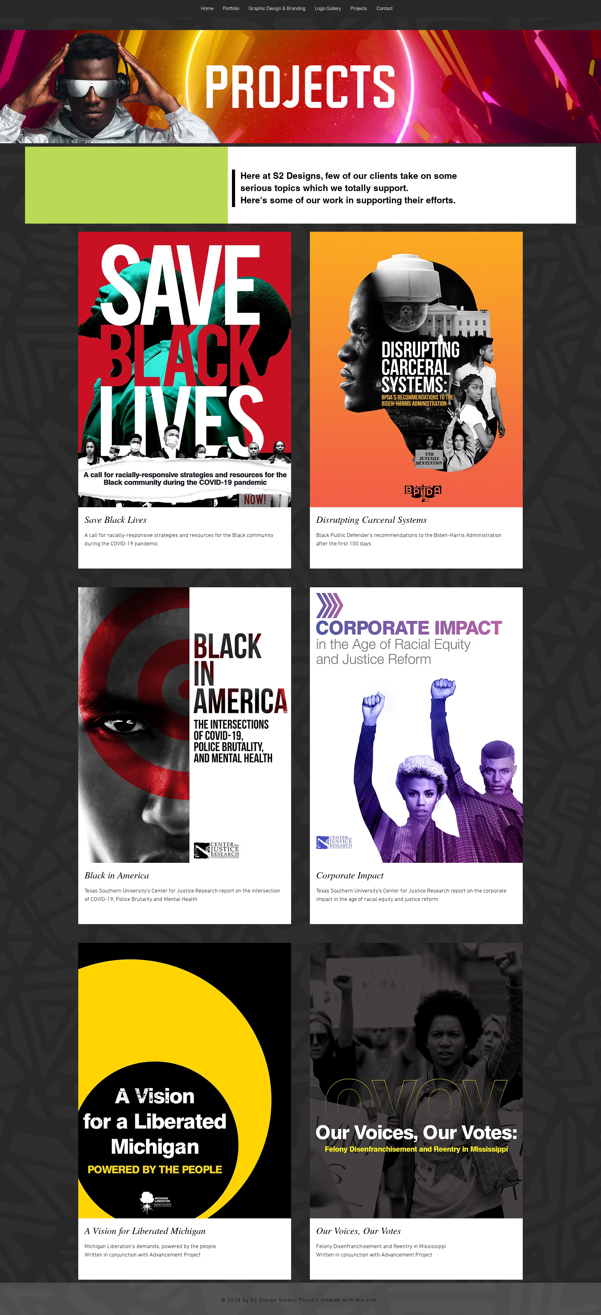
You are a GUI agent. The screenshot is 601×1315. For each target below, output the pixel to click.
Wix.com (366, 1300)
